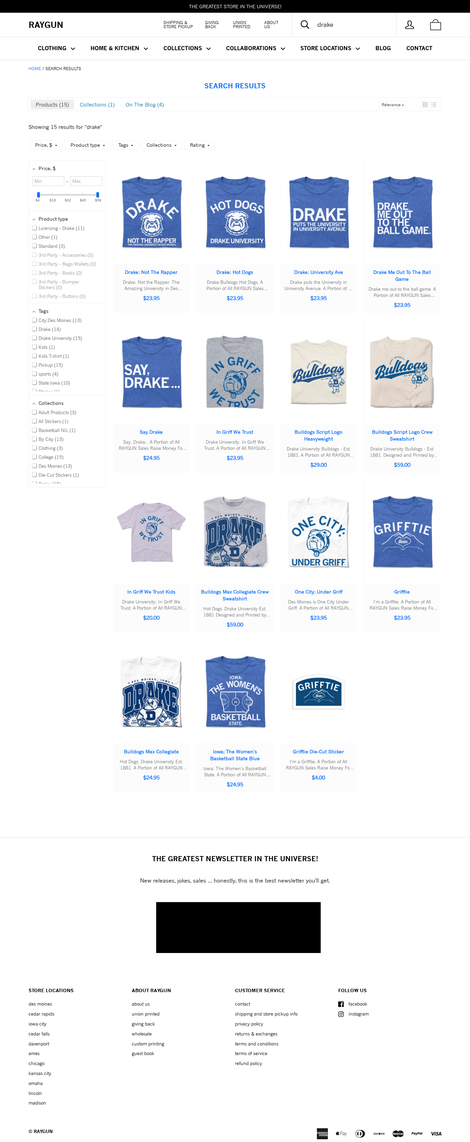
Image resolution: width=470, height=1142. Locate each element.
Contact (419, 48)
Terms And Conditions (256, 1043)
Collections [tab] (96, 104)
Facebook (358, 1004)
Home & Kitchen (115, 48)
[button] (425, 104)
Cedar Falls (39, 1033)
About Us (271, 24)
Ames (34, 1053)
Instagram (359, 1014)
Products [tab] (51, 104)
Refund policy (248, 1063)
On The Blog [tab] (144, 104)
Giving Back (212, 24)
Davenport (39, 1043)
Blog (383, 48)
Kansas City (40, 1073)
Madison (37, 1103)
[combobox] (350, 25)
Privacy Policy (249, 1024)
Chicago (36, 1063)
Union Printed (241, 24)
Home (35, 68)
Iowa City (37, 1024)
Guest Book (143, 1053)
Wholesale (142, 1033)
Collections (183, 48)
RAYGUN (43, 1131)
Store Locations (326, 48)
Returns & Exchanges (256, 1033)
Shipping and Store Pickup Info (266, 1014)
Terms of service (251, 1053)
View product (148, 219)
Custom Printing (148, 1043)
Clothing (53, 48)
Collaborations (252, 48)
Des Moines (40, 1004)
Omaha (36, 1083)
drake (93, 127)
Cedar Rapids (41, 1014)
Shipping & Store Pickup (178, 24)
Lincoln (35, 1093)
